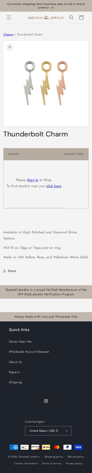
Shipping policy (54, 456)
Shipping (15, 382)
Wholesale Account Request (29, 351)
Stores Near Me (20, 341)
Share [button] (12, 271)
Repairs (14, 372)
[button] (9, 17)
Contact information (26, 463)
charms (8, 34)
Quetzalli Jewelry (29, 456)
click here (53, 186)
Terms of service (51, 463)
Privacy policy (74, 463)
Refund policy (76, 456)
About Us (15, 362)
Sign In (32, 179)
